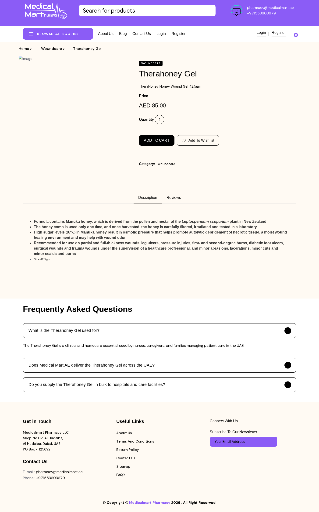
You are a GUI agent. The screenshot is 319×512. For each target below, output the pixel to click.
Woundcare (51, 48)
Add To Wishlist (201, 140)
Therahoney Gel (87, 48)
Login (161, 34)
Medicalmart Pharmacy (149, 502)
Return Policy (127, 449)
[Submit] (271, 441)
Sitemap (123, 466)
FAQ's (120, 475)
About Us (124, 433)
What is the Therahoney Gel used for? (63, 330)
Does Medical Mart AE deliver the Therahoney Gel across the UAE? (91, 365)
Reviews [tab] (174, 197)
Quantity (146, 119)
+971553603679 (261, 13)
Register (178, 34)
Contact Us (125, 458)
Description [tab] (147, 197)
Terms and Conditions (135, 441)
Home (24, 48)
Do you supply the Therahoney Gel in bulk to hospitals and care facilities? (96, 384)
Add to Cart (157, 140)
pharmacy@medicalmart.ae (270, 7)
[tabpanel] (159, 240)
